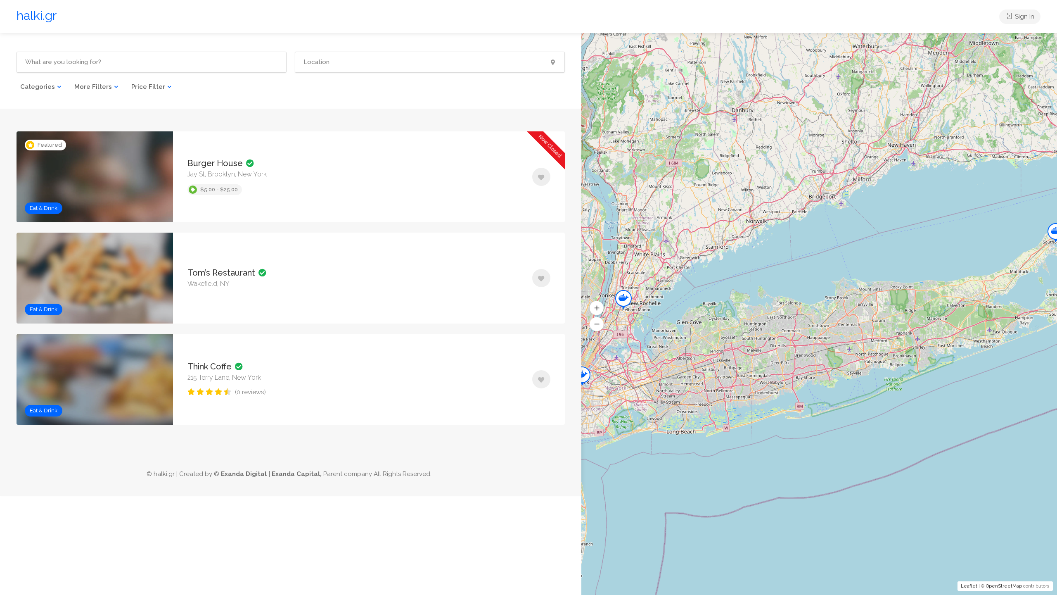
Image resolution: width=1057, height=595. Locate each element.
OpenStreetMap (1004, 586)
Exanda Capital (296, 474)
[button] (597, 308)
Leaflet (969, 586)
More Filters (93, 86)
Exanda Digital (244, 474)
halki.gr (37, 15)
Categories (37, 86)
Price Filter (148, 86)
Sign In (1023, 16)
